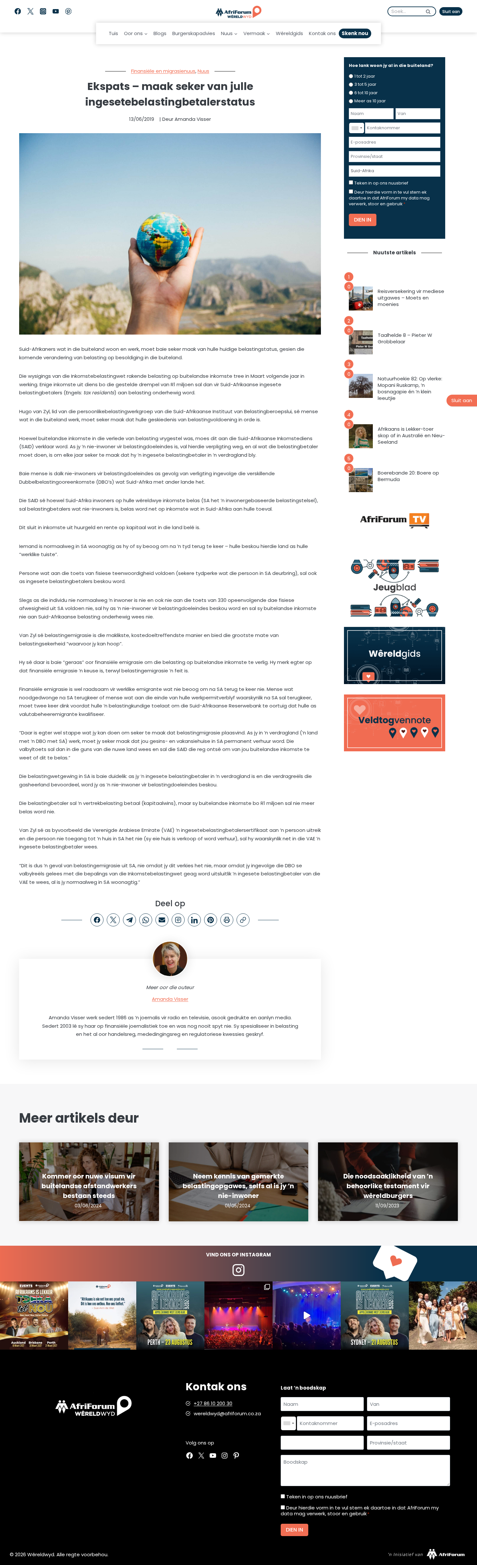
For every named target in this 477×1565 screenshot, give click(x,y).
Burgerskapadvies (193, 33)
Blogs (159, 33)
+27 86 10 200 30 (213, 1403)
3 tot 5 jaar (365, 84)
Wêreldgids (289, 33)
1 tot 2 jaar (364, 76)
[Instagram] (43, 11)
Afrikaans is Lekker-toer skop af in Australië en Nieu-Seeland (411, 435)
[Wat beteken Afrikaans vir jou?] (102, 1315)
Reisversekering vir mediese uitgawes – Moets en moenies (411, 298)
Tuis (113, 33)
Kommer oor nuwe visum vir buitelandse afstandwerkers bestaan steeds (89, 1186)
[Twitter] (30, 11)
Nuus (203, 71)
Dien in (362, 219)
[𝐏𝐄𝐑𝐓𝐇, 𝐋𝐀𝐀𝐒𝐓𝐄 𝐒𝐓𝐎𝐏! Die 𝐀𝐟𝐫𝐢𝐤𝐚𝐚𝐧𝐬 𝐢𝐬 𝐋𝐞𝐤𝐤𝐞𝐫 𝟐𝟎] (170, 1315)
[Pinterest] (68, 11)
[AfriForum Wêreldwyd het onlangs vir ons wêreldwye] (443, 1315)
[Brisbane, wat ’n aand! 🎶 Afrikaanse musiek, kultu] (238, 1315)
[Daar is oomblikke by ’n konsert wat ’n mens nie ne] (307, 1315)
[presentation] (361, 298)
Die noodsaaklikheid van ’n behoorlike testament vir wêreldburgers (388, 1186)
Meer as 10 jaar (370, 101)
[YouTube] (55, 11)
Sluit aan (451, 11)
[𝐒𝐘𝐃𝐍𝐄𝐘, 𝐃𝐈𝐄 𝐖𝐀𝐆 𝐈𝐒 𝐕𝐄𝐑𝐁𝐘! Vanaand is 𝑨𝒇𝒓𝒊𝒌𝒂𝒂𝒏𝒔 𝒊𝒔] (375, 1315)
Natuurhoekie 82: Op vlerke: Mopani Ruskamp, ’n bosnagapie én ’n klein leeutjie (410, 388)
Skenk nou (355, 33)
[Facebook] (17, 11)
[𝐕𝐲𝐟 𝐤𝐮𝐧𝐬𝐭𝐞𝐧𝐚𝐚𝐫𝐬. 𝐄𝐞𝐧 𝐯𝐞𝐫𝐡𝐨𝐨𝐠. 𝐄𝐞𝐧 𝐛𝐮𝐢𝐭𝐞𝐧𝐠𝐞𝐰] (34, 1315)
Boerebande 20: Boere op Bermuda (408, 476)
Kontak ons (322, 33)
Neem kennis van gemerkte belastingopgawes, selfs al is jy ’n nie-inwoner (238, 1186)
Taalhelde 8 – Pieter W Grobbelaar (405, 338)
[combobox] (356, 128)
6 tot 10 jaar (366, 93)
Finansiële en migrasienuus (163, 71)
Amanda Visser (170, 999)
